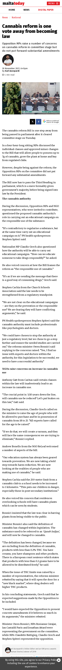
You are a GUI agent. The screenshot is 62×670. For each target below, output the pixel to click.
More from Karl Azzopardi (21, 657)
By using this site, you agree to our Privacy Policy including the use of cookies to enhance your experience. (31, 663)
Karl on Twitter (44, 657)
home (12, 9)
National (16, 17)
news (27, 9)
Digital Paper (45, 9)
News (5, 17)
